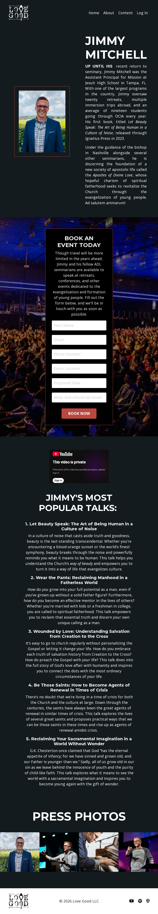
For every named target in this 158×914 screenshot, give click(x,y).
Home (94, 12)
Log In (142, 12)
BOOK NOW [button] (79, 413)
